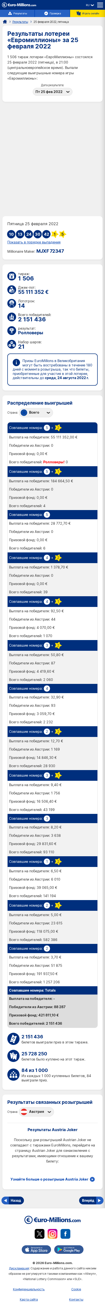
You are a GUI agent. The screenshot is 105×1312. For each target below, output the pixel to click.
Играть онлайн (90, 13)
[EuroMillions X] (39, 1235)
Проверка (55, 13)
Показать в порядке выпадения (34, 242)
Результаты (20, 13)
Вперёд (88, 1200)
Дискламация (19, 1268)
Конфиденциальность (29, 1289)
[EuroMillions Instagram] (52, 1235)
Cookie (76, 1289)
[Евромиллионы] (5, 22)
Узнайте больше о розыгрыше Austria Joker (49, 1179)
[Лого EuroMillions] (19, 6)
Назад (16, 1200)
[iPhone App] (36, 1250)
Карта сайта (29, 1299)
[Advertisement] (52, 159)
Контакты (76, 1299)
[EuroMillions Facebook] (65, 1235)
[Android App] (69, 1250)
